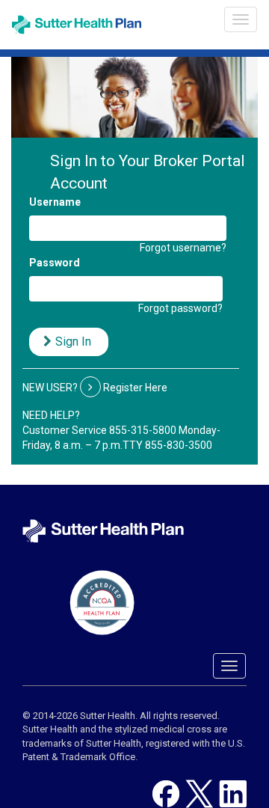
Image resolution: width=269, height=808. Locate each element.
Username (55, 202)
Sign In (73, 341)
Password (54, 263)
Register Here (135, 388)
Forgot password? (180, 308)
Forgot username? (183, 248)
